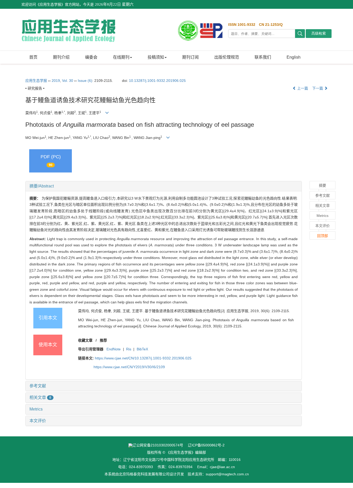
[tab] (164, 186)
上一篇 (302, 88)
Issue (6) (85, 80)
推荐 (103, 340)
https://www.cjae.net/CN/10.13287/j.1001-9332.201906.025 (143, 358)
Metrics (36, 409)
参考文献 (37, 386)
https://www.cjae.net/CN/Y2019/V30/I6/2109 (129, 367)
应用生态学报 (36, 80)
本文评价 (37, 421)
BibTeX (142, 349)
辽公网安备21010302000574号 (158, 445)
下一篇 (318, 88)
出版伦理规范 (226, 57)
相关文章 (40, 397)
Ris (128, 349)
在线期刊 (121, 57)
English (294, 57)
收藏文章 (85, 340)
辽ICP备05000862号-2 (206, 445)
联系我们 (263, 57)
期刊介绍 (61, 57)
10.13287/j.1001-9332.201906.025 (157, 80)
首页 (33, 57)
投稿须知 (156, 57)
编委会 (91, 57)
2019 (56, 80)
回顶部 (322, 236)
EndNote (113, 349)
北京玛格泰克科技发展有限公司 (144, 474)
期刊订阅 (190, 57)
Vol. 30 (67, 80)
